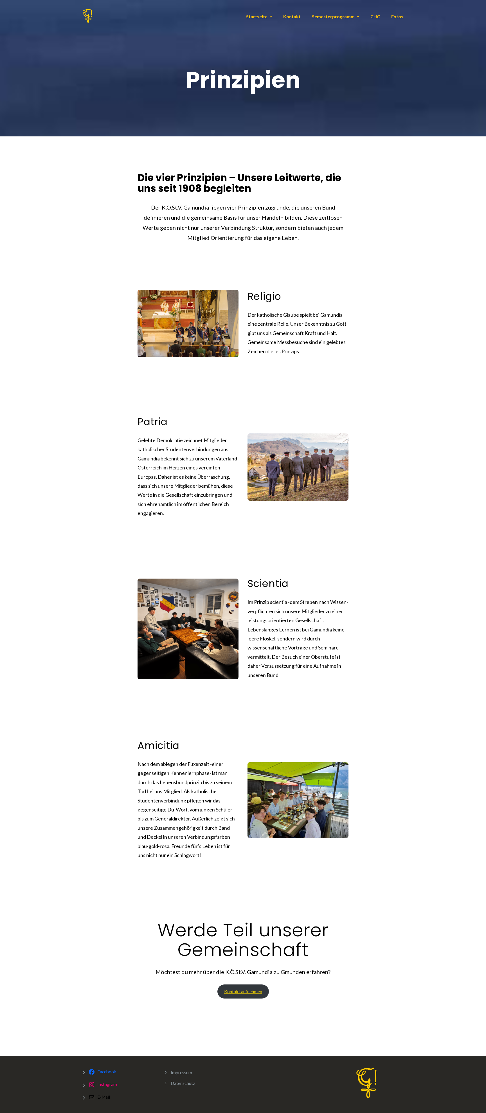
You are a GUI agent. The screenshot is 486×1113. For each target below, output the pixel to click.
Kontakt (292, 16)
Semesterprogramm (333, 16)
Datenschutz (183, 1083)
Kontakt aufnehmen (243, 991)
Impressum (181, 1072)
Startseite (256, 16)
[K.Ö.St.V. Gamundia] (87, 15)
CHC (375, 16)
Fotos (397, 16)
